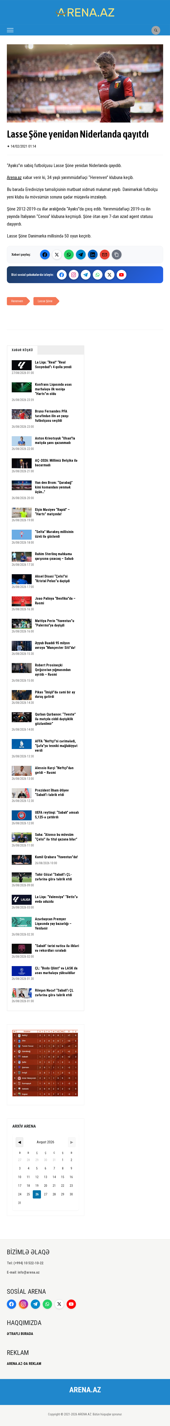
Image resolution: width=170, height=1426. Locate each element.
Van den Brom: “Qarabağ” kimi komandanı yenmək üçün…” (54, 487)
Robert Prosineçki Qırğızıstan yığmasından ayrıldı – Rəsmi (53, 670)
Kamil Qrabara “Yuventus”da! (56, 857)
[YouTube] (121, 275)
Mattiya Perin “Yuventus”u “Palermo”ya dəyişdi (54, 623)
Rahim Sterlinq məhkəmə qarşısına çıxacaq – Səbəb (54, 556)
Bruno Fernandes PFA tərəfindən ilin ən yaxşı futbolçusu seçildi (51, 416)
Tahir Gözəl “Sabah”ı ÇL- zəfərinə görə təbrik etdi (53, 876)
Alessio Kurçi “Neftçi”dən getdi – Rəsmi (54, 770)
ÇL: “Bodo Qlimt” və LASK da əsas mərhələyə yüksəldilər (56, 970)
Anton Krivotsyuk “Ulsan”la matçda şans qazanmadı (55, 440)
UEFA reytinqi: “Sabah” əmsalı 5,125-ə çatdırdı (57, 814)
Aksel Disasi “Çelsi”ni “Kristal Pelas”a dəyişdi (52, 578)
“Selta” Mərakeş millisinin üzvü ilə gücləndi (54, 534)
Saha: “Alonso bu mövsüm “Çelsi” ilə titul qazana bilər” (56, 837)
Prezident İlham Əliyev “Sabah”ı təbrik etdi (52, 792)
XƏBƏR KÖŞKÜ (22, 350)
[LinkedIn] (93, 254)
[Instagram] (74, 275)
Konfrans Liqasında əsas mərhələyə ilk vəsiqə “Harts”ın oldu (53, 389)
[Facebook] (45, 254)
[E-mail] (105, 254)
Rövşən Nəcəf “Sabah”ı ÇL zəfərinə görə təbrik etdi (54, 992)
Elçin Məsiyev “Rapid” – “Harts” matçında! (52, 512)
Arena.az (14, 177)
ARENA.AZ (85, 1389)
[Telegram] (81, 254)
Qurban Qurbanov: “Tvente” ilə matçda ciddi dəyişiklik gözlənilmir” (55, 719)
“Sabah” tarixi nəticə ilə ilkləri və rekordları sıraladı (57, 948)
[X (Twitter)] (57, 254)
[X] (109, 275)
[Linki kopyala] (117, 254)
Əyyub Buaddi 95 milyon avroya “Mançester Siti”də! (55, 645)
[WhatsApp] (69, 254)
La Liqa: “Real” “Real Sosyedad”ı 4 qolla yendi (53, 364)
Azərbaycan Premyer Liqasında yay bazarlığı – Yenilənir (53, 923)
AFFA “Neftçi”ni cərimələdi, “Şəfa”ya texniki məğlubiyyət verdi (56, 746)
